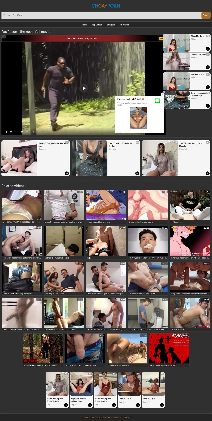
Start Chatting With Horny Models (81, 38)
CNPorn (106, 6)
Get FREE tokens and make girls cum (53, 144)
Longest (111, 24)
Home (84, 24)
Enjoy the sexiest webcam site (199, 94)
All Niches (124, 24)
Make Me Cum (197, 36)
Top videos (97, 24)
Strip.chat (194, 39)
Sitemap (126, 417)
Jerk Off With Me (198, 54)
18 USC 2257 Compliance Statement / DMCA (102, 417)
